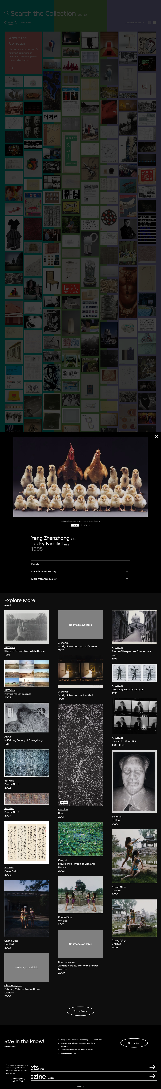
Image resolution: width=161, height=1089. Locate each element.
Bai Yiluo (9, 780)
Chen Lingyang (12, 985)
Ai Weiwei (9, 647)
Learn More (10, 1073)
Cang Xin (63, 860)
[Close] (156, 436)
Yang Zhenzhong (50, 538)
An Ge (7, 736)
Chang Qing (11, 940)
